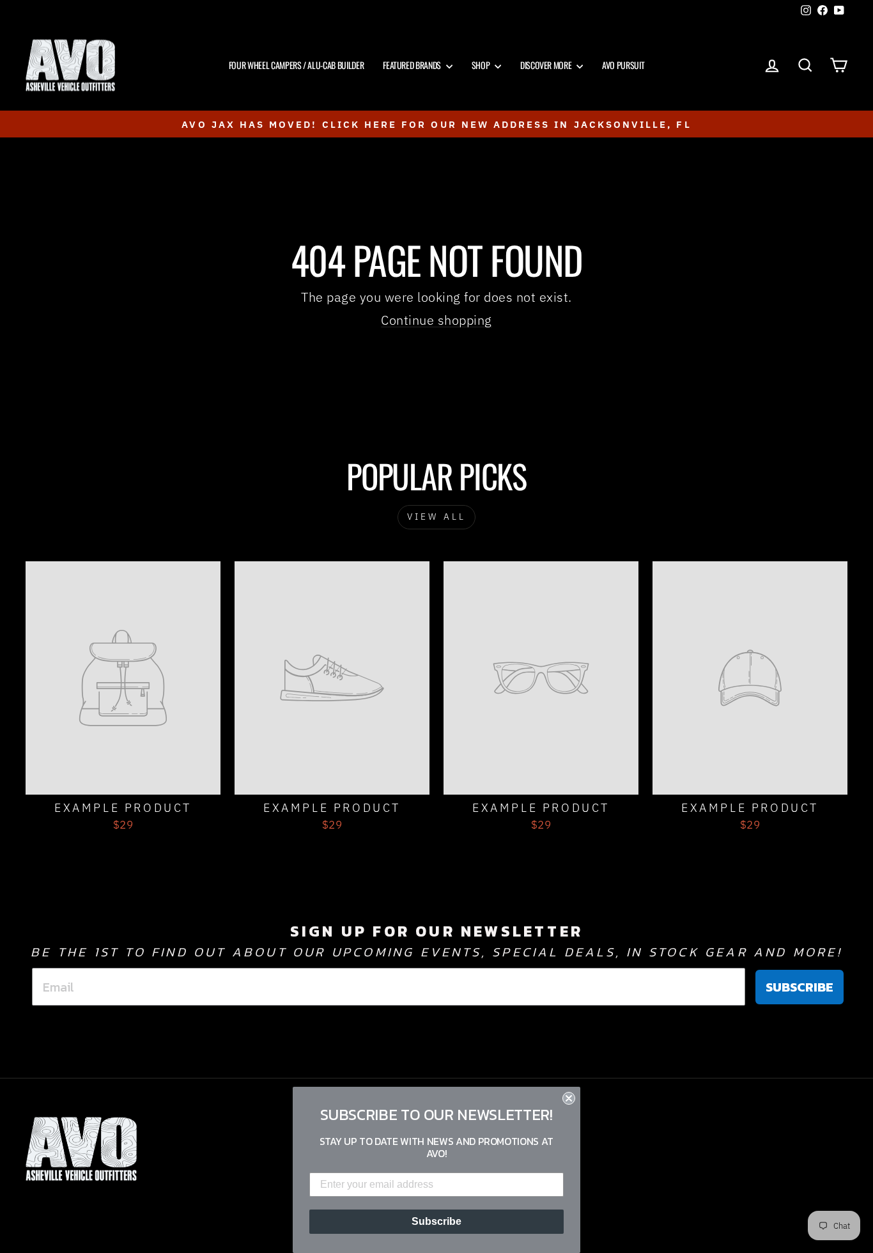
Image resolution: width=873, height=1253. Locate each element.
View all (437, 516)
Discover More (546, 65)
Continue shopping (436, 320)
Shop (481, 65)
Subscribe (436, 1221)
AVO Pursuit (623, 65)
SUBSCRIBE (799, 987)
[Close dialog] (568, 1098)
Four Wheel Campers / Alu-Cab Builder (296, 65)
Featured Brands (412, 65)
